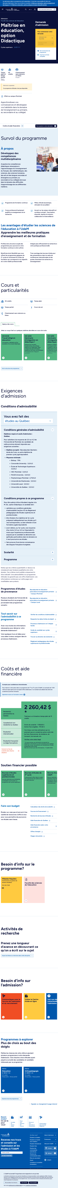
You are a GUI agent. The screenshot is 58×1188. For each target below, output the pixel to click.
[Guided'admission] (14, 1135)
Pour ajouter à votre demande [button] (44, 126)
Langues (49, 1160)
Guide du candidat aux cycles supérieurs (40, 631)
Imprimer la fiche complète (44, 55)
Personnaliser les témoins (11, 1182)
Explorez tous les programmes (10, 1098)
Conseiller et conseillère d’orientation (36, 1163)
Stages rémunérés (36, 836)
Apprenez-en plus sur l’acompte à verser (12, 694)
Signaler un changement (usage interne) (44, 1104)
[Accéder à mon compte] (35, 9)
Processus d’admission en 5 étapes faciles (42, 625)
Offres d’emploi (35, 831)
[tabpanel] (29, 346)
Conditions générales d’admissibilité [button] (24, 429)
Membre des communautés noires (35, 1155)
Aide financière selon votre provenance (39, 826)
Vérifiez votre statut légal (32, 739)
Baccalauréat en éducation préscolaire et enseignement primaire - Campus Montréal (42, 592)
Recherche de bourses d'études (41, 816)
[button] (2, 9)
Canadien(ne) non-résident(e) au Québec (10, 724)
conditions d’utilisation (31, 1185)
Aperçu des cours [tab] (8, 324)
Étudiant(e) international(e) (8, 733)
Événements (47, 1139)
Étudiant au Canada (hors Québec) (35, 1140)
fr (30, 9)
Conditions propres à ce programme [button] (24, 498)
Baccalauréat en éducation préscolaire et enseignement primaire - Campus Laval (42, 600)
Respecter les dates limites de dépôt (42, 619)
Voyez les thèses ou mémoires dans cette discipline (16, 955)
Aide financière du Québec (39, 820)
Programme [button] (10, 559)
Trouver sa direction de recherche (41, 637)
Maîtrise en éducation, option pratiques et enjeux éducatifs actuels (29, 5)
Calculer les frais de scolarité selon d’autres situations (8, 750)
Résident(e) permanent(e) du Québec (8, 714)
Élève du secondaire (35, 1158)
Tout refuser (24, 1182)
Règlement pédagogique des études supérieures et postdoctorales (42, 642)
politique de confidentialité (15, 1185)
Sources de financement (38, 811)
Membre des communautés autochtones (33, 1150)
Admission (4, 18)
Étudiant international (35, 1143)
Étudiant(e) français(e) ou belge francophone (10, 742)
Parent (31, 1160)
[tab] (11, 713)
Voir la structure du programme (45, 51)
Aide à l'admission (49, 1135)
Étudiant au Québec (35, 1137)
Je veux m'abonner (6, 1155)
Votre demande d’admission (45, 9)
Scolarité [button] (9, 552)
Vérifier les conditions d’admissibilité (42, 614)
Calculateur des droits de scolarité (42, 807)
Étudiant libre (33, 1146)
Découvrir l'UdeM (48, 1143)
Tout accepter (33, 1182)
